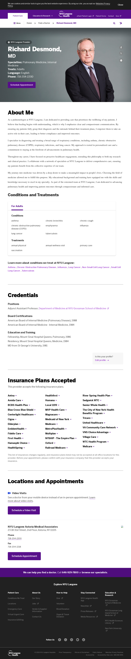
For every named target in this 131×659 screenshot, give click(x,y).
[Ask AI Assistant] (121, 23)
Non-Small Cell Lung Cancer (96, 267)
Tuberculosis (28, 271)
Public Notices (97, 652)
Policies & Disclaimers (82, 652)
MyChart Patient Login (83, 16)
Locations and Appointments (45, 481)
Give (117, 16)
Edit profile (100, 360)
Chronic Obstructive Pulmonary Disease (36, 267)
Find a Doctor (44, 23)
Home (29, 23)
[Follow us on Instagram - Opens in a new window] (71, 639)
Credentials (23, 295)
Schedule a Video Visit (24, 510)
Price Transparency (65, 652)
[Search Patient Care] (114, 23)
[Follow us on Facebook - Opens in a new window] (59, 639)
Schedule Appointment (21, 85)
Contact (111, 16)
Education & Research (42, 16)
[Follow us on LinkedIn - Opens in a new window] (83, 639)
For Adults (17, 206)
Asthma (11, 267)
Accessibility (90, 655)
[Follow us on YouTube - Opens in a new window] (77, 639)
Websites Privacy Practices (114, 652)
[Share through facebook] (121, 47)
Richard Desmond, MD (66, 23)
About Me (20, 112)
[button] (120, 5)
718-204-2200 (25, 76)
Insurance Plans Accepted (42, 380)
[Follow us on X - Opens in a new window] (65, 639)
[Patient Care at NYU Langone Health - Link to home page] (65, 14)
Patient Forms (101, 16)
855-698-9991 (118, 655)
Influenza (62, 267)
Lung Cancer (74, 267)
